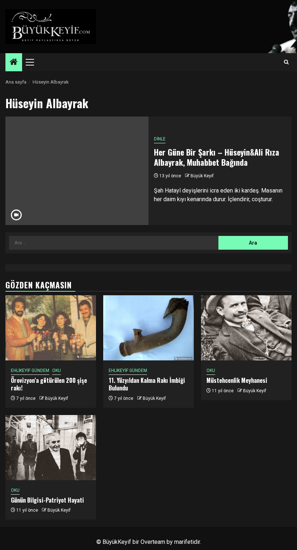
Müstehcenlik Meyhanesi (236, 380)
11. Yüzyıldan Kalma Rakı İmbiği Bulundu (147, 384)
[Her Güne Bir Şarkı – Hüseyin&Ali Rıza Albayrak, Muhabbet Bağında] (76, 171)
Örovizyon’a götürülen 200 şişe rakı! (49, 384)
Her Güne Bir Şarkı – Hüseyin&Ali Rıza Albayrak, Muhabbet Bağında (216, 157)
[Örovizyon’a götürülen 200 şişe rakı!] (50, 327)
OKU (56, 370)
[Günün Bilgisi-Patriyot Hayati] (50, 447)
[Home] (14, 63)
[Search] (286, 62)
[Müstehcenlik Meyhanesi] (246, 327)
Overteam (153, 541)
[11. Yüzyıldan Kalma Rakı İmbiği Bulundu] (148, 327)
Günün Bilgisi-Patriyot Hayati (47, 500)
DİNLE (160, 138)
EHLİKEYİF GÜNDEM (30, 370)
